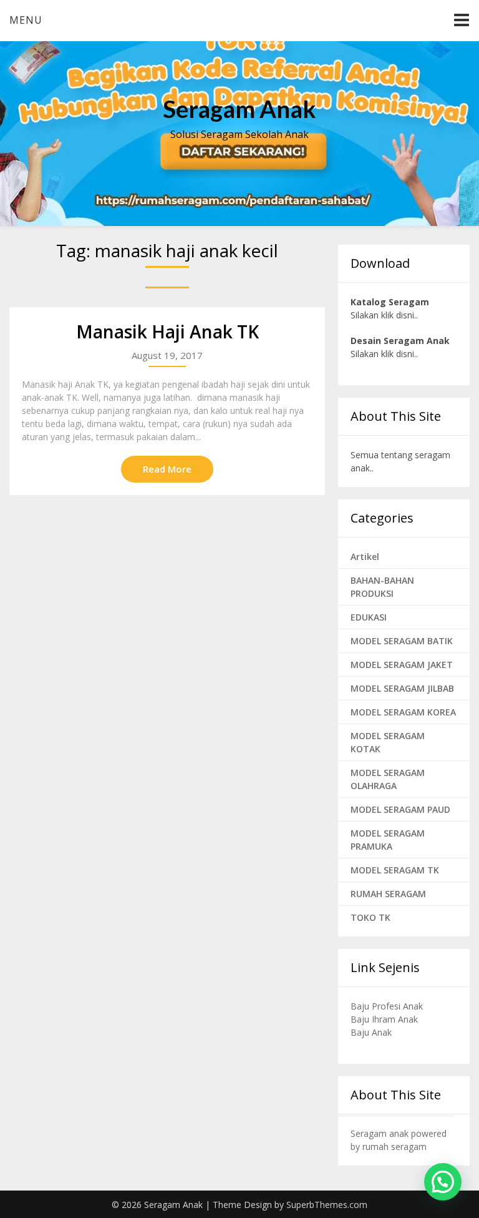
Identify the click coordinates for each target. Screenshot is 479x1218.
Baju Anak (371, 1032)
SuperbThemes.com (326, 1205)
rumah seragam (394, 1146)
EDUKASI (369, 617)
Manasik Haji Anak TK (167, 331)
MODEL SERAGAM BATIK (402, 641)
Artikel (365, 556)
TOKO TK (370, 917)
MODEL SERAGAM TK (395, 870)
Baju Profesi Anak (387, 1006)
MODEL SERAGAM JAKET (402, 664)
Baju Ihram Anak (384, 1019)
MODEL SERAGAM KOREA (403, 712)
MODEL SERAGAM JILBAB (402, 688)
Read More (167, 469)
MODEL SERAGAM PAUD (400, 809)
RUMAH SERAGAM (388, 894)
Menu (25, 20)
